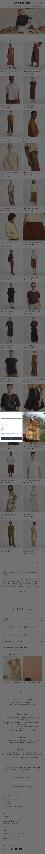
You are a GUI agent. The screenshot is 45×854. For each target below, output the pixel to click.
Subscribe (11, 438)
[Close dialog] (44, 413)
